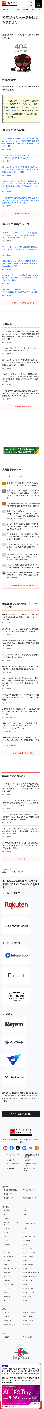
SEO (25, 1228)
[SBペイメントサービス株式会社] (16, 925)
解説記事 (7, 1337)
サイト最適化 (8, 1252)
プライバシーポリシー (15, 1163)
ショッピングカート (30, 1288)
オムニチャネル (8, 1284)
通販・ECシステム (30, 1292)
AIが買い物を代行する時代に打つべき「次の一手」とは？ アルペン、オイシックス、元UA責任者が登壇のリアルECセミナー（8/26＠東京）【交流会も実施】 (20, 1371)
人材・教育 (7, 1280)
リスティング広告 (29, 1223)
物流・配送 (7, 1276)
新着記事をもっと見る (23, 213)
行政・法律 (27, 1296)
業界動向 (7, 1296)
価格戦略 (7, 1272)
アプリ (6, 1240)
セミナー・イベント (30, 1313)
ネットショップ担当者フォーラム (9, 3)
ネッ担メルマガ (8, 1194)
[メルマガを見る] (5, 1148)
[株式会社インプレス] (21, 1354)
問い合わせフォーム (29, 107)
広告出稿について (30, 1198)
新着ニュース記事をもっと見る (23, 303)
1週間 (21, 476)
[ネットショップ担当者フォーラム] (21, 1134)
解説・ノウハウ (28, 1317)
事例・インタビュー (30, 1321)
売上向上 (27, 1240)
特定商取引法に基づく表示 (32, 1164)
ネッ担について (8, 1198)
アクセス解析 (28, 1248)
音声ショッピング (29, 1236)
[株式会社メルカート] (14, 1042)
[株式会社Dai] (16, 975)
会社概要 (11, 1168)
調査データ (7, 1321)
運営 (25, 1268)
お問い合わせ (12, 1160)
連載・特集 (5, 10)
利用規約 (28, 1160)
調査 (5, 1300)
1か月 (34, 476)
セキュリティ (28, 1280)
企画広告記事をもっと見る (23, 753)
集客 (25, 1218)
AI (25, 1214)
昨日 (8, 476)
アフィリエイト (8, 1228)
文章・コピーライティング (11, 1268)
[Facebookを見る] (12, 1148)
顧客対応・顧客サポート (31, 1272)
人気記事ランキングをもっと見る (23, 585)
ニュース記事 (28, 1337)
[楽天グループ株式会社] (16, 905)
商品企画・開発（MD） (31, 1276)
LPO (5, 1248)
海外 (17, 10)
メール (14, 110)
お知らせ (6, 1317)
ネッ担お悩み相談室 (10, 1190)
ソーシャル (27, 1232)
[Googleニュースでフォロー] (30, 1148)
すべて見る (23, 858)
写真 (25, 1260)
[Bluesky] (24, 1148)
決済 (5, 1292)
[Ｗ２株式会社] (14, 1060)
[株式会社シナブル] (14, 1078)
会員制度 (7, 1244)
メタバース (7, 1218)
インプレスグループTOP (30, 1169)
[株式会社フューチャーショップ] (16, 955)
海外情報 (25, 10)
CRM (25, 1244)
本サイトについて (13, 1155)
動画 (5, 1264)
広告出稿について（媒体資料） (31, 1156)
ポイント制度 (28, 1256)
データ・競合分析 (9, 1256)
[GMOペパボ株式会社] (16, 996)
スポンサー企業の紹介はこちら (21, 1114)
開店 (25, 1284)
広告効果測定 (28, 1264)
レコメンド (7, 1260)
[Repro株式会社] (14, 1025)
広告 (5, 1236)
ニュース (6, 1313)
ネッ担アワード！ (29, 1190)
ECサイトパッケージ (10, 1288)
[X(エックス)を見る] (18, 1148)
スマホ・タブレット (29, 1252)
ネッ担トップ (6, 869)
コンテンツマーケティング (11, 1223)
